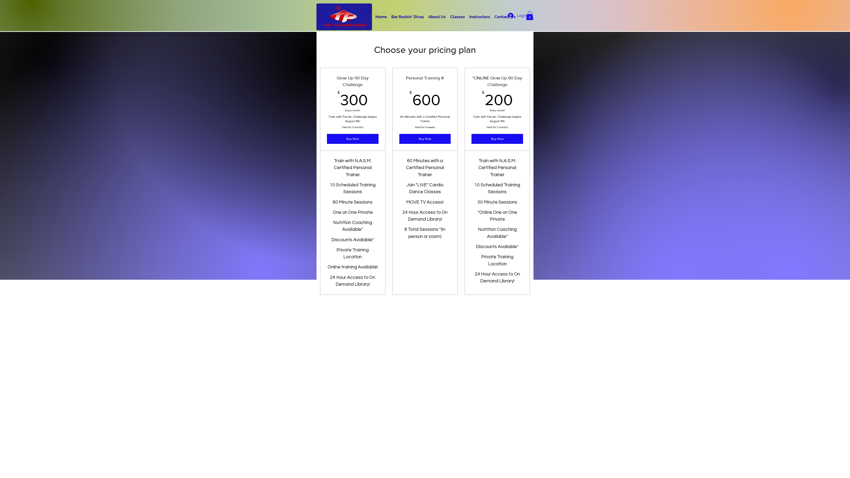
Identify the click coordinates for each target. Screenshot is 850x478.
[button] (529, 15)
